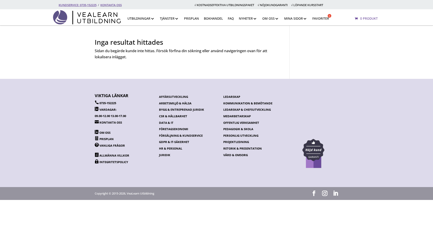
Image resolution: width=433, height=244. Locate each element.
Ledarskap (231, 97)
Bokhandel (213, 18)
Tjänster (167, 18)
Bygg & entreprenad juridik (181, 110)
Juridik (164, 155)
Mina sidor (293, 18)
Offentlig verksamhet (241, 123)
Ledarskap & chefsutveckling (247, 110)
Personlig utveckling (240, 136)
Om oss (268, 18)
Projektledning (236, 142)
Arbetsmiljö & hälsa (175, 103)
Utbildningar (138, 18)
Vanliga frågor (112, 145)
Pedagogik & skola (238, 129)
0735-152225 (107, 103)
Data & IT (166, 123)
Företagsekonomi (173, 129)
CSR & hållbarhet (173, 116)
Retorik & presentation (242, 148)
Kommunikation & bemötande (247, 103)
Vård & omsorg (235, 155)
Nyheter (246, 18)
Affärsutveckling (173, 97)
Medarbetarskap (237, 116)
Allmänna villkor (114, 155)
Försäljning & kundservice (181, 136)
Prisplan (191, 18)
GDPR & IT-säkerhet (174, 142)
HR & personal (170, 148)
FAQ (231, 18)
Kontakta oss (111, 5)
